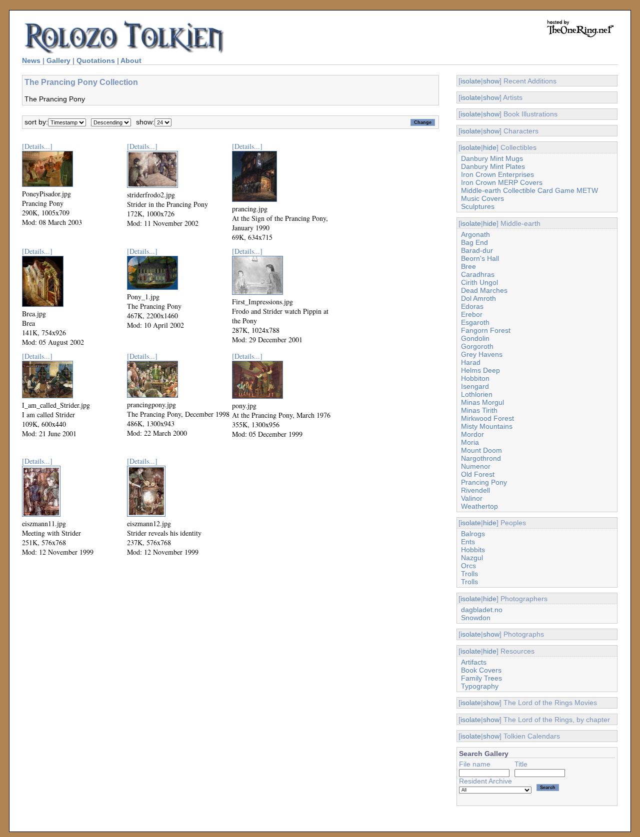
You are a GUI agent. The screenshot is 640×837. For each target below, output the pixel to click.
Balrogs (473, 534)
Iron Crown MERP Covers (501, 182)
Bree (468, 266)
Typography (479, 686)
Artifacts (473, 662)
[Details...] (37, 146)
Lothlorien (476, 394)
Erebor (471, 314)
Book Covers (481, 670)
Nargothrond (481, 458)
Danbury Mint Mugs (492, 158)
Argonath (475, 234)
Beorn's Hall (480, 258)
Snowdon (475, 618)
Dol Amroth (478, 298)
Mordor (472, 434)
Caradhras (477, 274)
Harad (470, 362)
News (31, 60)
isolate (470, 81)
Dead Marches (484, 290)
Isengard (475, 386)
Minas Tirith (479, 410)
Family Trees (481, 678)
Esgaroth (475, 322)
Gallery (58, 60)
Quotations (95, 60)
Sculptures (477, 206)
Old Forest (477, 474)
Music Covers (482, 198)
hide (489, 147)
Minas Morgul (482, 402)
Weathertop (479, 506)
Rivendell (475, 490)
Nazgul (472, 558)
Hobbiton (475, 378)
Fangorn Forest (485, 330)
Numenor (475, 466)
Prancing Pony (484, 482)
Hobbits (473, 550)
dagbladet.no (481, 610)
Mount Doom (481, 450)
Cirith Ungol (479, 282)
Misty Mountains (486, 426)
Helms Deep (480, 370)
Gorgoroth (477, 346)
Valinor (471, 498)
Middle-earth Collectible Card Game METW (529, 190)
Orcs (468, 566)
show (491, 81)
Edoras (472, 306)
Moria (470, 442)
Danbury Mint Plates (493, 166)
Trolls (469, 574)
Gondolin (475, 338)
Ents (468, 542)
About (131, 60)
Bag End (474, 242)
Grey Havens (481, 354)
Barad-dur (477, 250)
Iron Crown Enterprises (497, 174)
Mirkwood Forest (487, 418)
